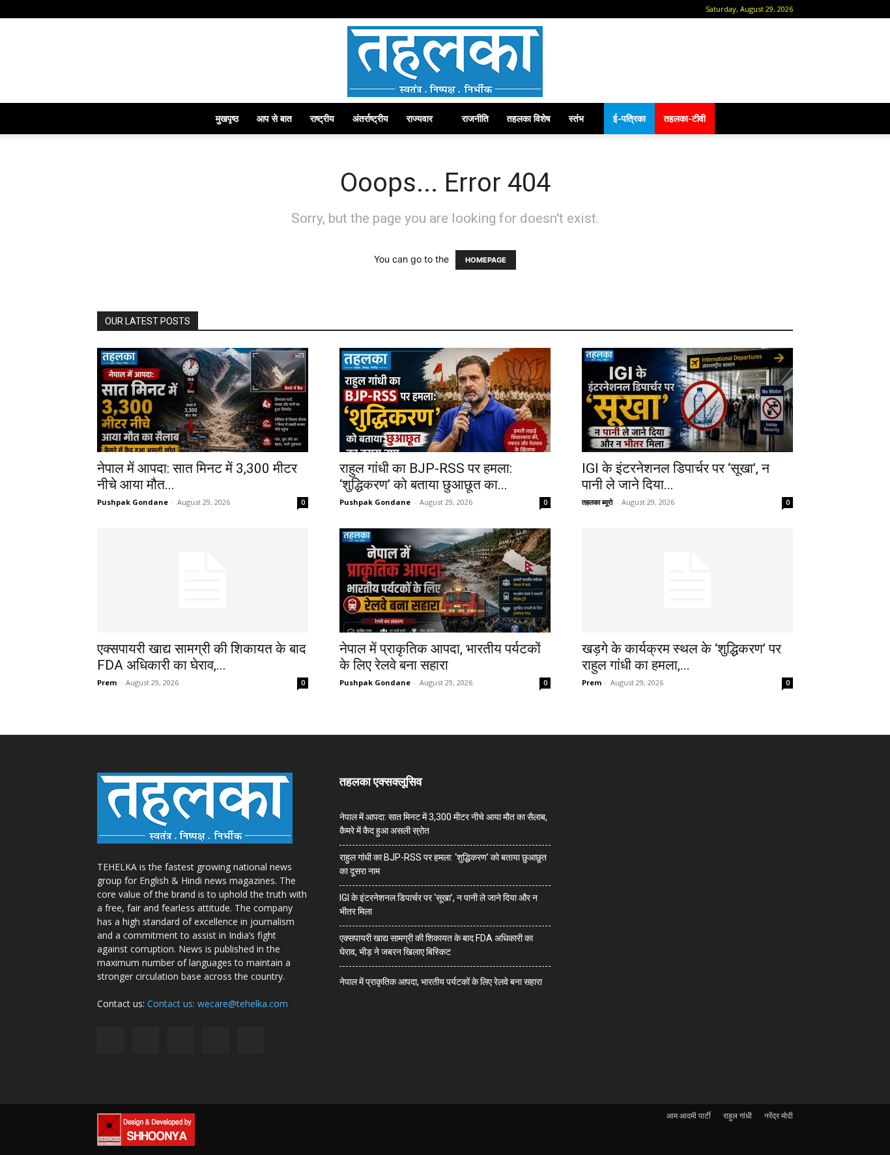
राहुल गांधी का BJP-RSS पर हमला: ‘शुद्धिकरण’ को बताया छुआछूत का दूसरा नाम (443, 864)
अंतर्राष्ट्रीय (370, 118)
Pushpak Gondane (132, 502)
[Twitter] (191, 9)
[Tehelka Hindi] (445, 61)
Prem (107, 682)
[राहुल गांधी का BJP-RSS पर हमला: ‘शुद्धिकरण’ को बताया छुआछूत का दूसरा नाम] (445, 400)
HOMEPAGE (485, 259)
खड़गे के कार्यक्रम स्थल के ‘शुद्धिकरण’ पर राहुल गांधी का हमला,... (681, 657)
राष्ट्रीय (322, 118)
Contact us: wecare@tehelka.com (217, 1003)
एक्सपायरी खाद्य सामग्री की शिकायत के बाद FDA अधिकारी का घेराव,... (201, 657)
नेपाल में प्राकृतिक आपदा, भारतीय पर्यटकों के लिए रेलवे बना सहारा (440, 657)
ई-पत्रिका (629, 118)
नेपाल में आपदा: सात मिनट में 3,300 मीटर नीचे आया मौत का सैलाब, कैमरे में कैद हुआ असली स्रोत (443, 824)
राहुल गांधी (737, 1115)
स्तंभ (576, 118)
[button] (107, 9)
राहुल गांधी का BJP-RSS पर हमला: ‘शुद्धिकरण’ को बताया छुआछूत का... (425, 476)
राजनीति (475, 118)
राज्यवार (420, 118)
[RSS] (169, 9)
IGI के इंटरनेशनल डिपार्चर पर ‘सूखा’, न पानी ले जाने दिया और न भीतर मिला (438, 904)
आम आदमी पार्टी (689, 1115)
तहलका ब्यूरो (597, 502)
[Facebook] (126, 9)
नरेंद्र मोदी (778, 1115)
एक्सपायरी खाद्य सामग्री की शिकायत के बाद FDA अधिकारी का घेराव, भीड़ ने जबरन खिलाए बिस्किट (436, 945)
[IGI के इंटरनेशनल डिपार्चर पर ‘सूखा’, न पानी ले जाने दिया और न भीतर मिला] (687, 400)
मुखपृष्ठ (227, 118)
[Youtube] (212, 9)
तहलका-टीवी (685, 118)
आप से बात (274, 118)
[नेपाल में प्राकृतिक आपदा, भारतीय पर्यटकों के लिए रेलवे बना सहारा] (445, 580)
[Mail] (148, 9)
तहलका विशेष (529, 118)
